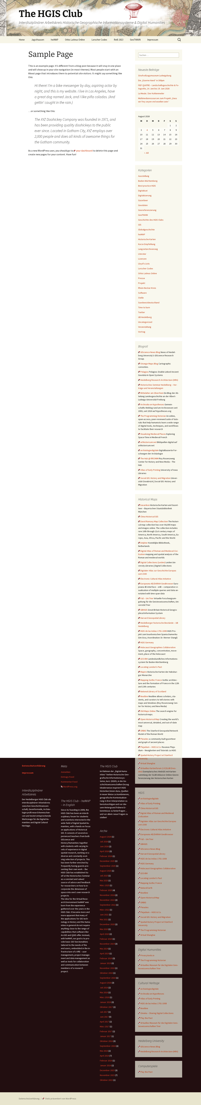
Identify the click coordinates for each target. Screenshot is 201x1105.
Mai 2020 (104, 929)
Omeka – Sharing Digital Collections (157, 1013)
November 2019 (107, 943)
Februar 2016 (106, 1060)
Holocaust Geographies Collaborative (158, 647)
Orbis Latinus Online (75, 39)
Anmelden (65, 772)
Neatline (144, 696)
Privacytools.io (147, 955)
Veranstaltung (144, 326)
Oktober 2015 (106, 1080)
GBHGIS (143, 609)
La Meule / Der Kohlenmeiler (151, 93)
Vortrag (141, 331)
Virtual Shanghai (147, 763)
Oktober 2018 (106, 973)
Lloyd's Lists (144, 263)
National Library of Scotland (153, 691)
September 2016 (108, 1046)
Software (142, 292)
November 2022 (107, 900)
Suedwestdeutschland (148, 302)
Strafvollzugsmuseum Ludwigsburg (154, 75)
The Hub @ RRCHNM (149, 458)
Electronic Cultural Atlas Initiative (155, 578)
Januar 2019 (105, 963)
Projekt (141, 283)
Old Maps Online (148, 711)
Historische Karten (147, 239)
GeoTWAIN (135, 39)
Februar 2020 (106, 938)
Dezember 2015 (107, 1070)
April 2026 (104, 851)
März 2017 (104, 1026)
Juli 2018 (104, 987)
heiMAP (54, 39)
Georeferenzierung (147, 210)
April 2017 (104, 1021)
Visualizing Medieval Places (153, 434)
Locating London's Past (151, 667)
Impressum (152, 39)
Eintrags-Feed (67, 776)
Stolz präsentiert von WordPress (60, 1098)
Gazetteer (143, 200)
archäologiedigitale (149, 450)
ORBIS (143, 730)
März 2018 (104, 997)
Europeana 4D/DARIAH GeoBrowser (156, 583)
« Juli (146, 152)
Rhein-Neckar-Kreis (147, 288)
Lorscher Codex (99, 39)
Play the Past (146, 1018)
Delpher (144, 542)
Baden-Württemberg (148, 180)
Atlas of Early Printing (150, 470)
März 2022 (104, 909)
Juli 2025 (104, 875)
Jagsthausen (37, 39)
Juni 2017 (104, 1016)
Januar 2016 (105, 1065)
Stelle (141, 297)
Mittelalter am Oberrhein (151, 393)
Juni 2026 (104, 846)
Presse (141, 278)
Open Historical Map (149, 719)
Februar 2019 (106, 958)
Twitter (141, 312)
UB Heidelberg (145, 317)
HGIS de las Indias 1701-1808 (153, 631)
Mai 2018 (104, 992)
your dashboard (84, 150)
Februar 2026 (106, 856)
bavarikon (145, 505)
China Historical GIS (149, 516)
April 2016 (104, 1055)
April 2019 (104, 953)
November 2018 (107, 968)
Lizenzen (142, 258)
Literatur (142, 253)
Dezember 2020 (107, 924)
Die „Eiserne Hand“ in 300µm (151, 80)
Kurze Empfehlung (146, 244)
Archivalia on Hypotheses (152, 404)
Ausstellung (143, 176)
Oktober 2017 (106, 1007)
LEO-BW (144, 658)
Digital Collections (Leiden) (152, 562)
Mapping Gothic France (151, 680)
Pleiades (144, 738)
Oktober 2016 (106, 1041)
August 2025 (105, 870)
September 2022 (108, 904)
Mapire (143, 671)
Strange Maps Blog (149, 363)
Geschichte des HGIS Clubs (150, 219)
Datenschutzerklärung (33, 765)
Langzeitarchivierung (148, 249)
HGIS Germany (147, 642)
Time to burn (144, 307)
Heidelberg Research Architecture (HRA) (159, 380)
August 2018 (105, 982)
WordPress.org (70, 786)
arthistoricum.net (148, 442)
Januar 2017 (105, 1036)
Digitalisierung (145, 195)
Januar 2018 (105, 1002)
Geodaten (143, 205)
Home (22, 39)
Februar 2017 (106, 1031)
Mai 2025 (104, 880)
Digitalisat (142, 190)
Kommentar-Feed (69, 781)
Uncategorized (145, 322)
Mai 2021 (104, 919)
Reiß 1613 (118, 39)
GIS (139, 224)
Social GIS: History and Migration (155, 478)
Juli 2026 (104, 841)
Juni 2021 (104, 914)
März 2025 (104, 885)
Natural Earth (146, 887)
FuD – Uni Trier (146, 598)
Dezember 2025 (107, 861)
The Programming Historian (153, 415)
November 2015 (107, 1075)
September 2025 (108, 865)
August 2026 (105, 836)
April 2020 (104, 934)
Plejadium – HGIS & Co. (150, 747)
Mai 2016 (104, 1050)
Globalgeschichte (146, 229)
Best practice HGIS (147, 185)
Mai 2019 (104, 948)
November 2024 (107, 895)
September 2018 (108, 977)
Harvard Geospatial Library (152, 618)
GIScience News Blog (150, 352)
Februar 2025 (106, 890)
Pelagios (144, 371)
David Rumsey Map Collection (154, 521)
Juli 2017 (104, 1011)
